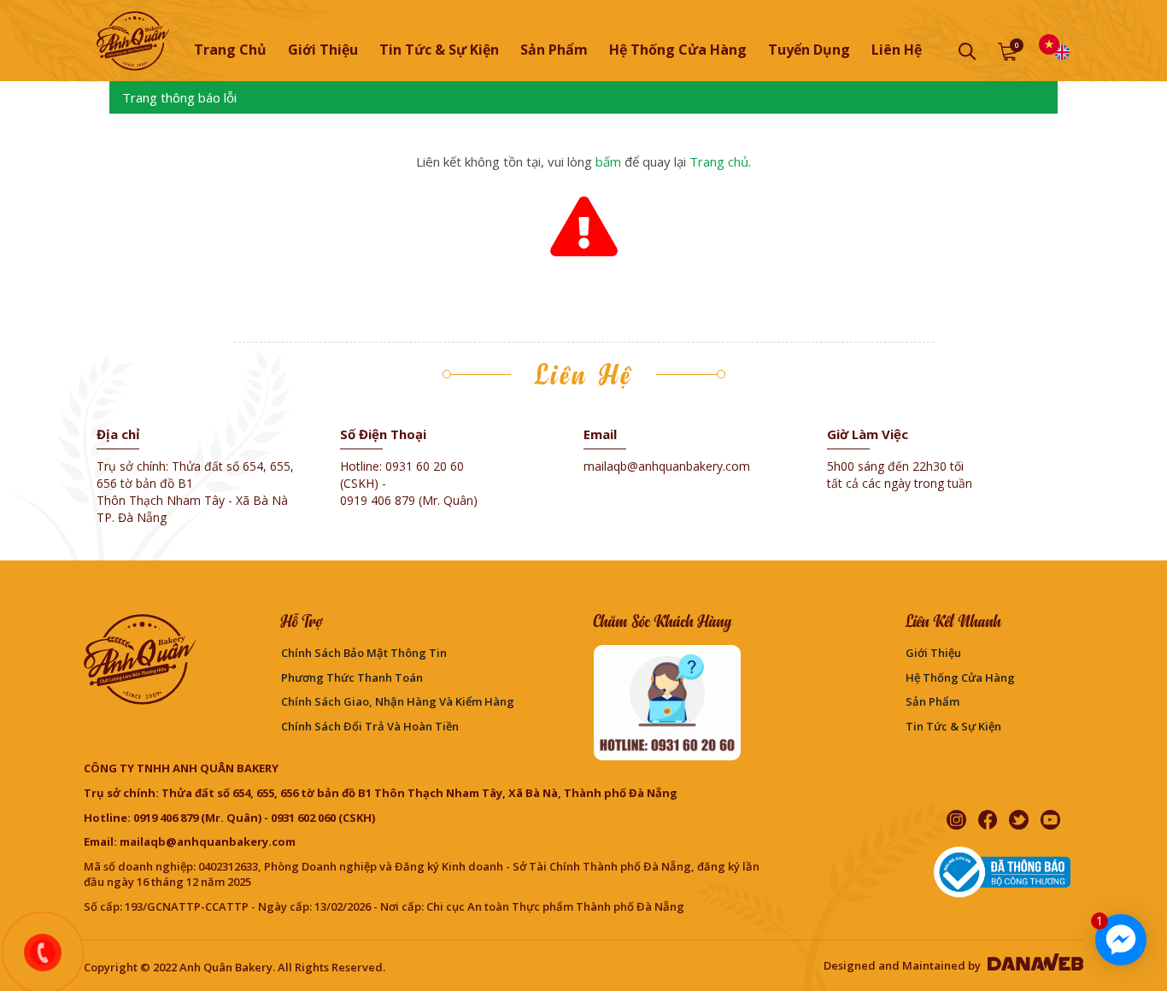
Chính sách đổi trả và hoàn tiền (370, 726)
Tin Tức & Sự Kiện (953, 726)
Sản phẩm (932, 701)
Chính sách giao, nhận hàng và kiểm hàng (397, 701)
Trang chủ (230, 49)
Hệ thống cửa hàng (960, 677)
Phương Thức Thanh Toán (352, 677)
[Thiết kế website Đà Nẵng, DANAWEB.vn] (1033, 965)
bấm (608, 161)
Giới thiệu (933, 652)
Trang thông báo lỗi (179, 97)
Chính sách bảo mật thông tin (364, 652)
